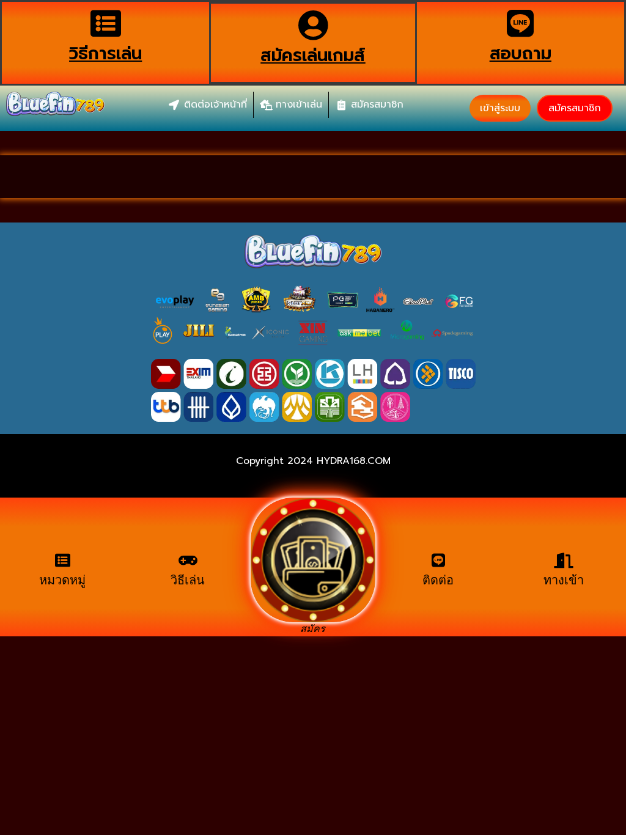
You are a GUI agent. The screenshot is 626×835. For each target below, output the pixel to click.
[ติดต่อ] (438, 560)
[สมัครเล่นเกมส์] (313, 25)
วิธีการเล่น (105, 53)
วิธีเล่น (188, 580)
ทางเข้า (563, 580)
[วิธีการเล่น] (105, 23)
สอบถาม (520, 53)
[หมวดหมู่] (62, 560)
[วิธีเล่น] (188, 560)
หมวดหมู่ (62, 580)
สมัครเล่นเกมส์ (312, 55)
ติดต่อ (438, 580)
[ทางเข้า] (563, 560)
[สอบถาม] (520, 23)
